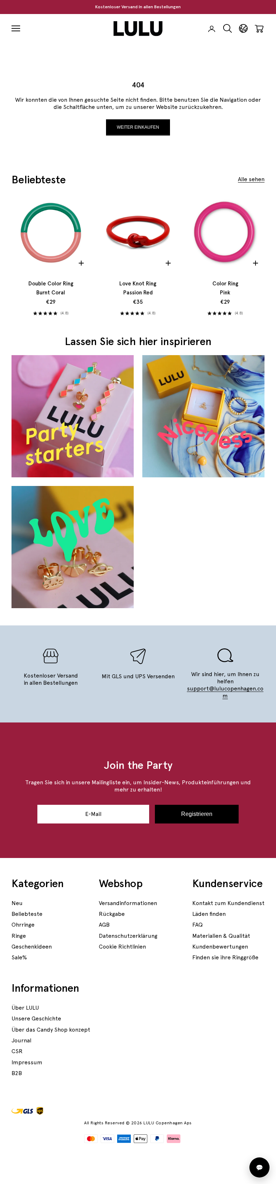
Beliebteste (27, 913)
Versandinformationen (128, 903)
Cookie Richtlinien (122, 946)
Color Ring (225, 288)
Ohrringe (23, 924)
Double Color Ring (50, 288)
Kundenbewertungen (220, 946)
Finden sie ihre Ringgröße (225, 957)
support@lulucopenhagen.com (225, 692)
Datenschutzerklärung (128, 935)
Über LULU (25, 1007)
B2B (17, 1073)
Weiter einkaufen (138, 127)
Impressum (27, 1062)
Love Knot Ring (137, 288)
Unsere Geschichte (36, 1018)
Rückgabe (112, 913)
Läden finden (209, 913)
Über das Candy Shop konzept (51, 1029)
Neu (17, 903)
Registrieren (196, 814)
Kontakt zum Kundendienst (228, 903)
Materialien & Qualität (221, 935)
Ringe (19, 935)
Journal (21, 1040)
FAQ (197, 924)
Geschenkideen (32, 946)
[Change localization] (243, 28)
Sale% (19, 957)
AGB (104, 924)
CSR (17, 1051)
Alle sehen (251, 179)
